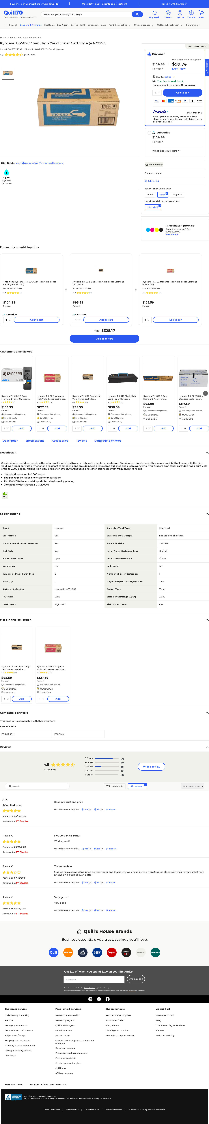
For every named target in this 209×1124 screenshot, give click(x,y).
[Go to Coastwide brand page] (68, 953)
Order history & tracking (17, 1015)
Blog (158, 1020)
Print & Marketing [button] (118, 25)
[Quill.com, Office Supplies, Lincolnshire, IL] (13, 1097)
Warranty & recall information (20, 1045)
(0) (123, 762)
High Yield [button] (152, 207)
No (98, 809)
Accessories (60, 440)
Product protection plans (68, 1063)
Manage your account (16, 1025)
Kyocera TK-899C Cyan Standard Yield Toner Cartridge (155, 397)
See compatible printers (14, 414)
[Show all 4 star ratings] (107, 762)
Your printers (112, 1025)
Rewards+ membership (67, 1015)
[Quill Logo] (13, 12)
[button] (137, 14)
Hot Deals (49, 25)
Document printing (65, 1048)
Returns (9, 1020)
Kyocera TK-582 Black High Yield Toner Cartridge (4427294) (98, 283)
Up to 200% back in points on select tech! (104, 4)
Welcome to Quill (165, 1015)
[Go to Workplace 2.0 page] (155, 953)
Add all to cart (104, 338)
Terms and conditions (89, 988)
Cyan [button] (162, 194)
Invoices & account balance (19, 1030)
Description (10, 440)
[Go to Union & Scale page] (141, 953)
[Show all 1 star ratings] (106, 774)
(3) (122, 758)
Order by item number (117, 1030)
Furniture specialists (65, 1058)
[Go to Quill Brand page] (53, 953)
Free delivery (155, 164)
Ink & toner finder (115, 1020)
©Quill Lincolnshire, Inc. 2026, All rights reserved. (44, 1098)
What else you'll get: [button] (164, 150)
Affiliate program (64, 1073)
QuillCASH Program (65, 1025)
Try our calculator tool (187, 119)
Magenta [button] (177, 194)
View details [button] (172, 234)
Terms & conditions (52, 1110)
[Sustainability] (6, 495)
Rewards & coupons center (120, 1035)
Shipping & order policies (18, 1040)
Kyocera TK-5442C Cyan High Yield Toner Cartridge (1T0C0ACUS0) (15, 397)
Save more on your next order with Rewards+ (34, 4)
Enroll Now (178, 68)
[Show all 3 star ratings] (107, 766)
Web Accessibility (165, 1035)
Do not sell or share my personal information (146, 1110)
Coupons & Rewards (31, 25)
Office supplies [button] (142, 25)
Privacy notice (72, 1110)
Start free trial (194, 113)
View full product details (27, 163)
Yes (86, 809)
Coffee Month (78, 25)
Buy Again (62, 25)
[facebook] (107, 999)
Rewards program (64, 1020)
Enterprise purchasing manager (71, 1053)
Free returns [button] (154, 173)
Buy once (158, 54)
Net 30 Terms (62, 1035)
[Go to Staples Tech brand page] (126, 953)
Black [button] (150, 194)
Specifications (35, 440)
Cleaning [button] (191, 25)
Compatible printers (107, 440)
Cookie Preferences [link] (113, 1110)
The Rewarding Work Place (170, 1025)
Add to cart (182, 92)
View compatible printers (51, 163)
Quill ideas (60, 1068)
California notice (92, 1110)
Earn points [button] (197, 46)
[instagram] (90, 999)
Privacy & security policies (18, 1050)
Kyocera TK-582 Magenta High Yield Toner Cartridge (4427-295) (169, 283)
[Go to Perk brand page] (97, 953)
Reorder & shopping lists (118, 1015)
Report (112, 809)
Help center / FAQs (15, 1035)
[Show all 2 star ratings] (107, 770)
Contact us (10, 1055)
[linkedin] (99, 999)
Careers (160, 1030)
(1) (122, 766)
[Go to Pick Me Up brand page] (82, 953)
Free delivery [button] (9, 422)
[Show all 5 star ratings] (107, 758)
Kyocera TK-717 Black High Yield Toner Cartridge (122, 397)
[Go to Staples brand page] (111, 953)
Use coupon (136, 979)
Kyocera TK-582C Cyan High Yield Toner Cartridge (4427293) (29, 283)
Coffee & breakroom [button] (168, 25)
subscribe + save (97, 25)
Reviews (81, 440)
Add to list (153, 181)
